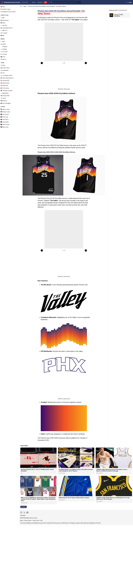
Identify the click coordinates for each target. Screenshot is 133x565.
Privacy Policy (27, 520)
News (25, 6)
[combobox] (66, 2)
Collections (40, 2)
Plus (45, 2)
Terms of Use (35, 520)
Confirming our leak (44, 17)
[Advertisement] (64, 76)
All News (23, 507)
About (21, 520)
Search (33, 2)
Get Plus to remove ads (64, 89)
